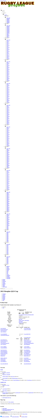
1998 (7, 227)
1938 (7, 99)
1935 (7, 93)
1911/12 (8, 43)
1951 (7, 129)
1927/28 (8, 76)
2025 (7, 262)
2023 (7, 260)
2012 (7, 247)
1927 (7, 75)
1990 (7, 214)
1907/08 (8, 33)
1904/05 (8, 30)
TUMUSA (3, 331)
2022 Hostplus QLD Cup (7, 397)
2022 (7, 259)
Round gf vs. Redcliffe (6, 374)
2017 (7, 251)
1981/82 (8, 195)
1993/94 (8, 221)
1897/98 (8, 20)
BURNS (26, 358)
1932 (7, 88)
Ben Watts (20, 319)
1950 (7, 127)
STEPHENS (4, 352)
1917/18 (8, 54)
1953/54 (8, 134)
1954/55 (8, 136)
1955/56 (8, 138)
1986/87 (8, 205)
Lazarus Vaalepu (5, 392)
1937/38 (8, 98)
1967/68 (8, 163)
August (8, 274)
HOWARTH (27, 361)
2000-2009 (6, 229)
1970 (7, 171)
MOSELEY (4, 351)
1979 (7, 188)
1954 (7, 135)
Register (4, 0)
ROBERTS (4, 334)
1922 (7, 66)
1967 (7, 162)
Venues (4, 285)
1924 (7, 70)
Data (3, 300)
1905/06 (8, 31)
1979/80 (8, 189)
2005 (7, 237)
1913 (7, 46)
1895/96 (8, 18)
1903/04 (8, 29)
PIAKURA (4, 353)
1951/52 (8, 130)
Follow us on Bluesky (5, 416)
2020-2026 (6, 254)
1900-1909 (6, 23)
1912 (7, 44)
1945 (7, 115)
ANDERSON (27, 342)
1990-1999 (6, 211)
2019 (7, 253)
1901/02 (8, 27)
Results (4, 280)
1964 (7, 157)
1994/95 (8, 223)
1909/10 (8, 36)
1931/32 (8, 87)
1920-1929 (6, 59)
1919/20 (8, 58)
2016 (7, 250)
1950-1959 (6, 124)
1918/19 (8, 56)
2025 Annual (5, 286)
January (8, 268)
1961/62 (8, 152)
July (7, 273)
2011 (7, 246)
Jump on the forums (15, 416)
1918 (7, 55)
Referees (4, 296)
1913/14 (8, 47)
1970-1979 (6, 168)
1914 (7, 48)
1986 (7, 204)
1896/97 (8, 19)
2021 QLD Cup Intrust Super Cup (8, 409)
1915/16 (8, 51)
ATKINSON (27, 347)
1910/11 (8, 41)
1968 (7, 164)
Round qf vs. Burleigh (6, 372)
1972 (7, 175)
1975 (7, 180)
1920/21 (8, 63)
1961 (7, 151)
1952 (7, 131)
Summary (4, 293)
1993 (7, 220)
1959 (7, 144)
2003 (7, 235)
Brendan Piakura (15, 378)
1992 (7, 218)
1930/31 (8, 85)
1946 (7, 117)
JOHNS (26, 346)
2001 (7, 233)
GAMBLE (3, 346)
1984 (7, 200)
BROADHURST (5, 335)
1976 (7, 182)
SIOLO (26, 355)
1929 (7, 79)
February (8, 269)
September (8, 275)
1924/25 (8, 71)
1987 (7, 206)
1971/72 (8, 174)
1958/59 (8, 143)
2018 (7, 252)
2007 (7, 239)
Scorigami (4, 281)
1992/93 (8, 219)
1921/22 (8, 65)
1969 (7, 166)
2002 (7, 234)
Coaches (4, 283)
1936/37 (8, 96)
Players (4, 282)
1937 (7, 97)
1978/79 (8, 187)
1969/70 (8, 167)
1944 (7, 113)
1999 (7, 228)
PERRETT (4, 361)
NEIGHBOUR (4, 363)
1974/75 (8, 179)
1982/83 (8, 197)
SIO (3, 355)
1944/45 (8, 114)
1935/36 (8, 94)
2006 (7, 238)
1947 (7, 119)
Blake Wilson (5, 390)
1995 (7, 224)
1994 (7, 222)
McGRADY (4, 329)
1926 (7, 73)
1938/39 (8, 100)
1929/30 (8, 80)
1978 (7, 186)
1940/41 (8, 107)
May (7, 271)
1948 (7, 121)
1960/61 (8, 150)
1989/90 (8, 210)
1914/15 (8, 49)
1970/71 (8, 172)
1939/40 (8, 102)
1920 (7, 62)
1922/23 (8, 67)
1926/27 (8, 74)
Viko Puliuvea (29, 380)
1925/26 (8, 72)
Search (1, 288)
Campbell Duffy (30, 392)
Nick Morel (21, 321)
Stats (3, 307)
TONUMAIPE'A (29, 343)
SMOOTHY (27, 328)
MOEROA (27, 350)
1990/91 (8, 215)
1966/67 (8, 161)
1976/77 (8, 183)
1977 (7, 184)
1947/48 (8, 120)
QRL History (5, 408)
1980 (7, 193)
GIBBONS (26, 353)
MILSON (4, 358)
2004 (7, 236)
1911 (7, 42)
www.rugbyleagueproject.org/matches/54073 (26, 314)
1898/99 (8, 21)
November (8, 277)
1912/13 (8, 45)
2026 (7, 263)
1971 (7, 173)
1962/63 (8, 154)
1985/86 (8, 203)
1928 (7, 77)
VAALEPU (27, 329)
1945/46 (8, 116)
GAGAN (3, 342)
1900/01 (8, 26)
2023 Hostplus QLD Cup (7, 410)
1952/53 (8, 132)
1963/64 (8, 156)
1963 (7, 155)
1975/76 (8, 181)
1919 (7, 57)
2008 (7, 240)
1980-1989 (6, 190)
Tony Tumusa (5, 380)
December (8, 278)
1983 (7, 198)
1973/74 (8, 177)
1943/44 (8, 112)
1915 (7, 50)
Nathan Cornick (21, 320)
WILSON (26, 339)
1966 (7, 160)
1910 (7, 40)
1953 (7, 133)
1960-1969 (6, 146)
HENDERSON (27, 363)
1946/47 (8, 118)
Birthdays (6, 264)
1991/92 (8, 217)
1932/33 (8, 89)
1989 (7, 209)
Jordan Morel (27, 320)
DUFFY (27, 352)
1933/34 (8, 90)
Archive (4, 12)
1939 (7, 101)
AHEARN (3, 328)
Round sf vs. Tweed (6, 385)
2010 (7, 245)
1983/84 (8, 199)
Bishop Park (21, 322)
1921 (7, 64)
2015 (7, 249)
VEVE (3, 359)
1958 (7, 142)
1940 (7, 106)
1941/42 (8, 108)
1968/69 (8, 165)
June (7, 272)
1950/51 (8, 128)
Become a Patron (24, 416)
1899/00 (8, 22)
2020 (7, 257)
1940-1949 (6, 103)
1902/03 (8, 28)
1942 (7, 109)
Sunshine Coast (3, 382)
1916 (7, 52)
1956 (7, 139)
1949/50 (8, 123)
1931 (7, 86)
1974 (7, 178)
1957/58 (8, 141)
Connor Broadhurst (16, 380)
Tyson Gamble (5, 378)
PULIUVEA (4, 330)
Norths (1, 369)
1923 (7, 68)
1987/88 (8, 207)
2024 (7, 261)
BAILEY (26, 360)
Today (8, 267)
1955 (7, 137)
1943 (7, 111)
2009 (7, 241)
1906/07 (8, 32)
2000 (7, 232)
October (8, 276)
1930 (7, 84)
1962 (7, 153)
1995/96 (8, 225)
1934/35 (8, 92)
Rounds (4, 298)
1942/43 (8, 110)
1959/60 (8, 145)
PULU (3, 354)
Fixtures (4, 279)
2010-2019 (6, 242)
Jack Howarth (17, 392)
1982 (7, 196)
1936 (7, 95)
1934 (7, 91)
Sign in (1, 0)
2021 (7, 258)
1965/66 (8, 159)
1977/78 (8, 185)
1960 (7, 149)
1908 (7, 34)
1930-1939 (6, 81)
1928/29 (8, 78)
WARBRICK (27, 344)
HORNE (3, 360)
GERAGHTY (27, 354)
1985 (7, 202)
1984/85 (8, 201)
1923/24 (8, 69)
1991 (7, 216)
